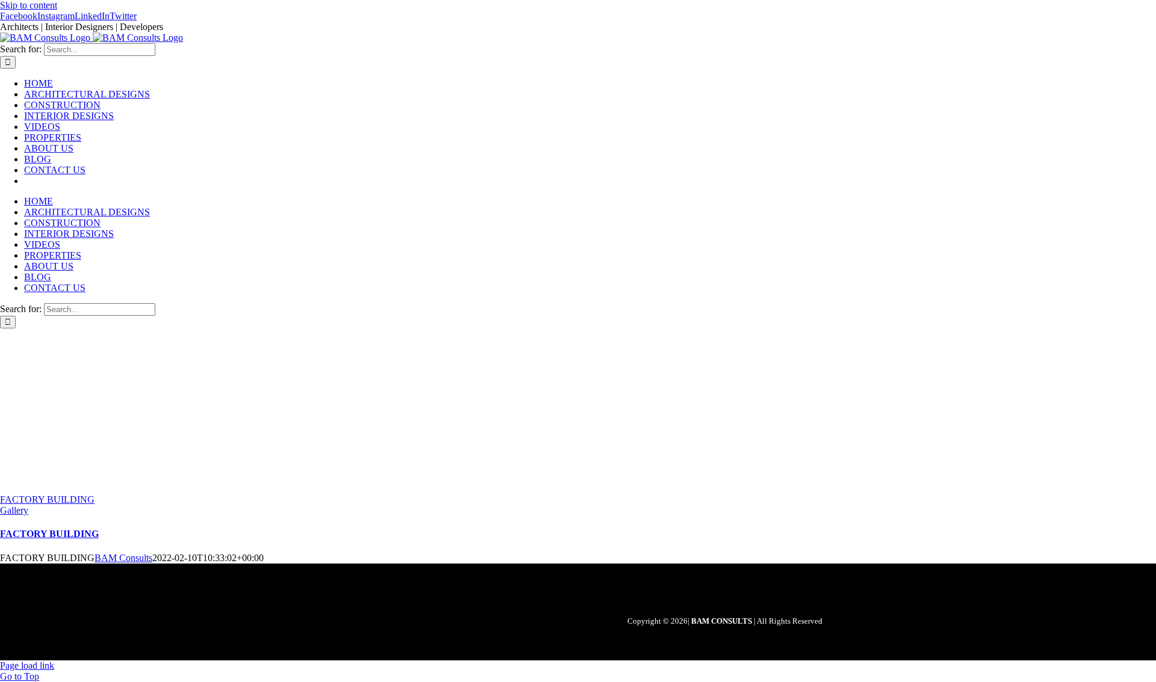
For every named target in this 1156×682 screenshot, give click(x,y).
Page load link (27, 665)
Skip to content (28, 5)
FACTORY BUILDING (47, 499)
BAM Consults (123, 558)
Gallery (14, 510)
